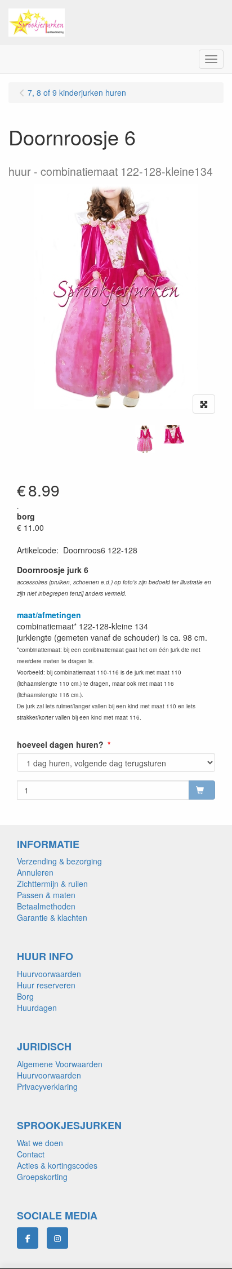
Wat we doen (40, 1142)
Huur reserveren (46, 985)
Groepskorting (42, 1176)
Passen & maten (46, 894)
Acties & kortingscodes (57, 1165)
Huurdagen (37, 1007)
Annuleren (35, 872)
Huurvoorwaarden (49, 973)
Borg (25, 996)
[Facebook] (27, 1238)
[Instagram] (57, 1238)
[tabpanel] (145, 439)
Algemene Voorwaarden (59, 1064)
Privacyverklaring (47, 1086)
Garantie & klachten (52, 917)
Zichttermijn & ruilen (52, 883)
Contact (30, 1154)
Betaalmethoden (46, 906)
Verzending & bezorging (59, 861)
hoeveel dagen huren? (60, 744)
